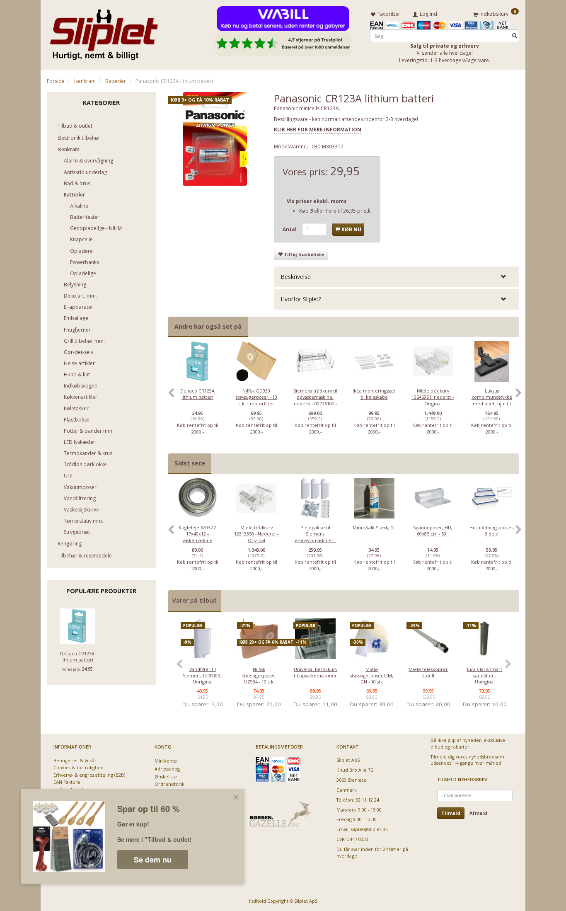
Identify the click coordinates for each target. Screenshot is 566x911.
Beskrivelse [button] (296, 276)
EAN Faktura (66, 782)
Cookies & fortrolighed (78, 767)
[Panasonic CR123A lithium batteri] (215, 139)
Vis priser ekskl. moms (317, 201)
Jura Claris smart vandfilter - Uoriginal (484, 675)
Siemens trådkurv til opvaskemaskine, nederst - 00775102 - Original (315, 400)
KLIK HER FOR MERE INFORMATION (317, 129)
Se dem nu (153, 859)
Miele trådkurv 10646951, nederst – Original (432, 397)
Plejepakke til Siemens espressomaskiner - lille (315, 537)
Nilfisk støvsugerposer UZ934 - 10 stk (258, 675)
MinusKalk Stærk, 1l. (374, 527)
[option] (197, 397)
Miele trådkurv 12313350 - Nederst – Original (256, 533)
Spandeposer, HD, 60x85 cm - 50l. (432, 530)
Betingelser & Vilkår (75, 760)
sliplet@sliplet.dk (369, 829)
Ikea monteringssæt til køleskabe (374, 394)
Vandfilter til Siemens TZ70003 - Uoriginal (203, 675)
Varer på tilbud (194, 600)
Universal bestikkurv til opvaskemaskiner (315, 672)
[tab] (396, 276)
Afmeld (478, 813)
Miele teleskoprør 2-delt (428, 672)
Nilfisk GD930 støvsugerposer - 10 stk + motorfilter (256, 397)
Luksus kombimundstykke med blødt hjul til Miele (492, 400)
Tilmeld (450, 813)
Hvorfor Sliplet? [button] (301, 299)
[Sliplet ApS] (104, 31)
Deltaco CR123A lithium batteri (77, 656)
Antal (290, 229)
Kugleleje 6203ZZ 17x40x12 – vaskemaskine (197, 533)
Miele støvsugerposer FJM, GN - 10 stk (371, 675)
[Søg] (514, 35)
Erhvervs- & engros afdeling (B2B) (89, 775)
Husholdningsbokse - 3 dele (491, 530)
